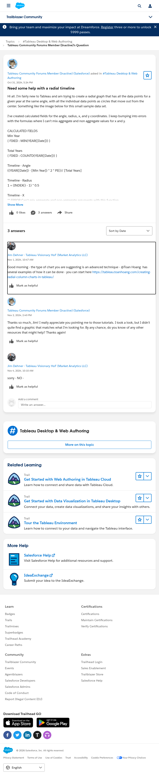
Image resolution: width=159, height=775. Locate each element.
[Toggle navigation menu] (150, 17)
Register (107, 27)
